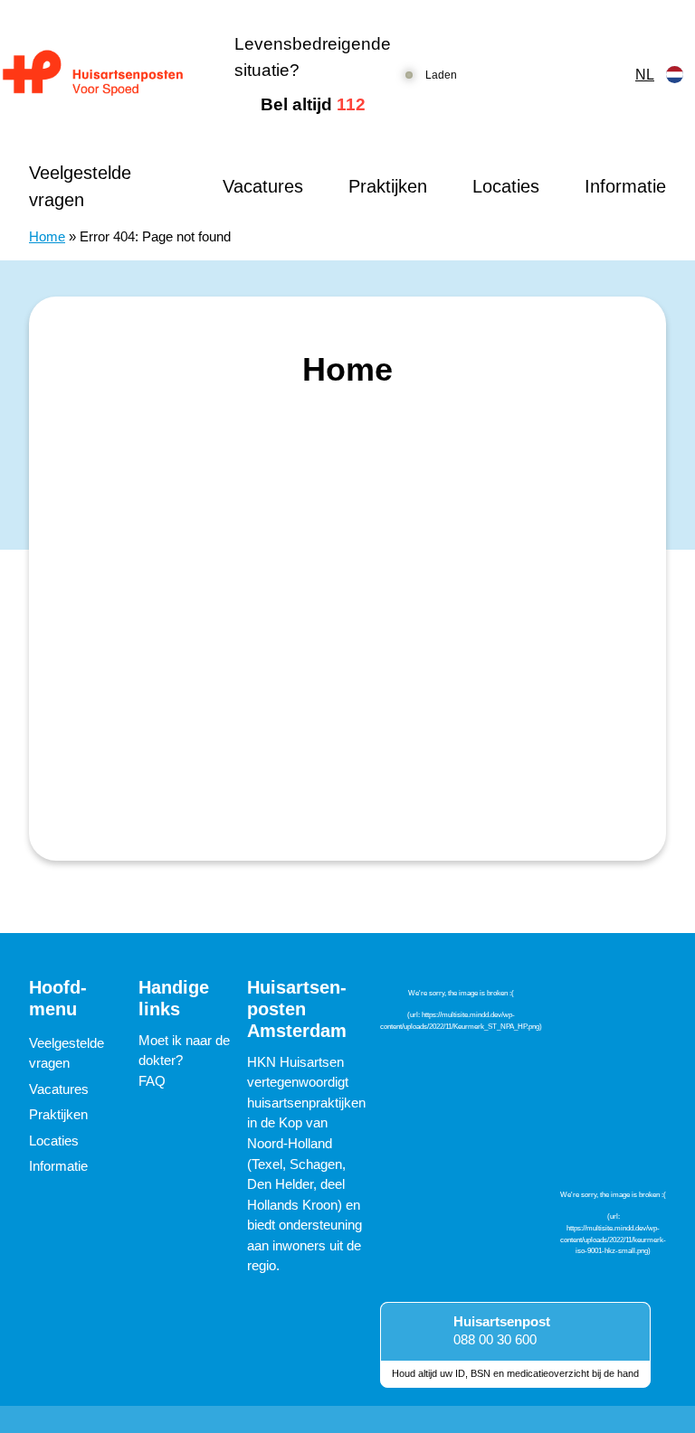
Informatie (625, 186)
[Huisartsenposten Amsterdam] (102, 74)
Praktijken (387, 186)
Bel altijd (313, 104)
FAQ (152, 1081)
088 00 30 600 (495, 1339)
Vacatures (263, 186)
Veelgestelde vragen (80, 186)
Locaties (505, 186)
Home (47, 236)
